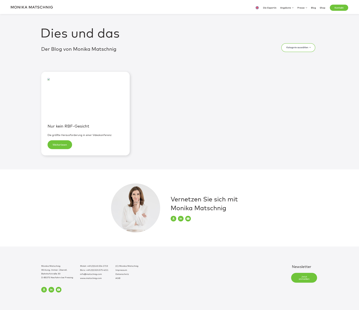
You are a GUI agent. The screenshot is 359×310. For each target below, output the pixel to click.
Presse (301, 7)
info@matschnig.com (91, 274)
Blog (313, 7)
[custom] (173, 218)
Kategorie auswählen (297, 47)
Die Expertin (269, 7)
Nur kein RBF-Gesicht (68, 126)
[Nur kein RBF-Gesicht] (85, 99)
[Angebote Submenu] (293, 8)
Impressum (121, 270)
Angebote (285, 7)
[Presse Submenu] (307, 8)
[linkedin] (181, 218)
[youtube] (188, 218)
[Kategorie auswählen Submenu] (311, 47)
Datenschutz (122, 274)
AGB (117, 278)
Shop (322, 7)
